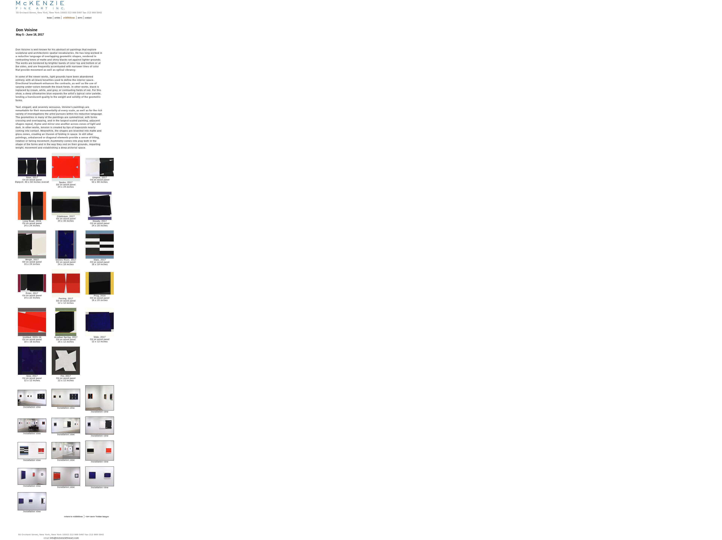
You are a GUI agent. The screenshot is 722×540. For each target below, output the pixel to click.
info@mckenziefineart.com (64, 538)
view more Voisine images (97, 516)
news (80, 17)
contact (88, 17)
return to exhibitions (73, 516)
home (49, 17)
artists (58, 17)
